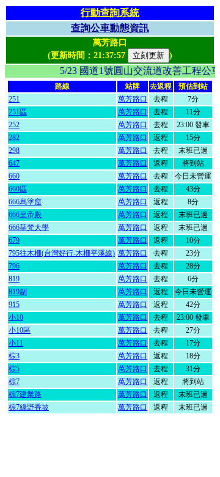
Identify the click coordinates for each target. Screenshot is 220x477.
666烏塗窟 (25, 202)
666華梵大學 (29, 227)
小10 (16, 317)
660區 (18, 189)
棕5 (14, 368)
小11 (16, 343)
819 (14, 279)
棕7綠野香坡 (29, 407)
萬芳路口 (132, 99)
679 (14, 240)
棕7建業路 (25, 394)
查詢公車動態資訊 (110, 28)
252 (14, 124)
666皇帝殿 (25, 214)
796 (14, 266)
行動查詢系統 (110, 12)
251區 (18, 112)
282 (14, 137)
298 (14, 150)
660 (14, 176)
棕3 (14, 356)
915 (14, 304)
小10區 (20, 330)
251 (14, 99)
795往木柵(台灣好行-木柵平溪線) (62, 253)
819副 (18, 291)
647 (14, 163)
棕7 (14, 381)
